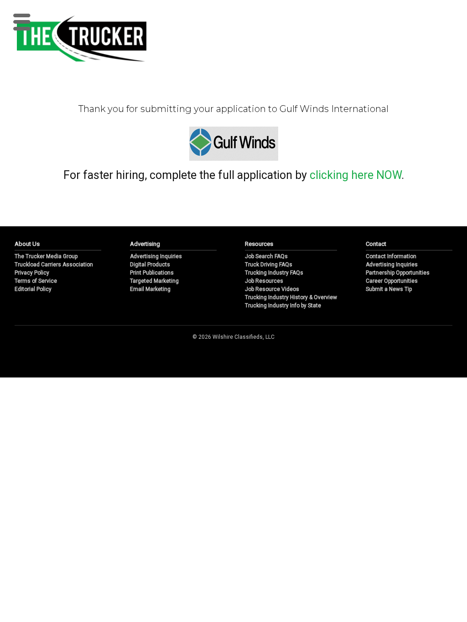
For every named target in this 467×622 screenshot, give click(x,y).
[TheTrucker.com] (77, 38)
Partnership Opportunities (398, 273)
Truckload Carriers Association (54, 264)
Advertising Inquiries (156, 256)
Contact (376, 243)
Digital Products (150, 264)
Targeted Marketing (154, 281)
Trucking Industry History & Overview (291, 297)
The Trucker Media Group (46, 256)
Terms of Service (36, 281)
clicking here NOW (355, 175)
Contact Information (391, 256)
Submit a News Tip (389, 289)
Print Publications (152, 273)
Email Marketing (150, 289)
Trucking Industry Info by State (283, 305)
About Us (27, 243)
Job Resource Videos (272, 289)
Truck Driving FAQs (268, 264)
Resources (259, 243)
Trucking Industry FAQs (274, 273)
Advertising (145, 243)
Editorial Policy (33, 289)
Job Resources (264, 281)
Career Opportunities (392, 281)
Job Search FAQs (266, 256)
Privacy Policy (32, 273)
